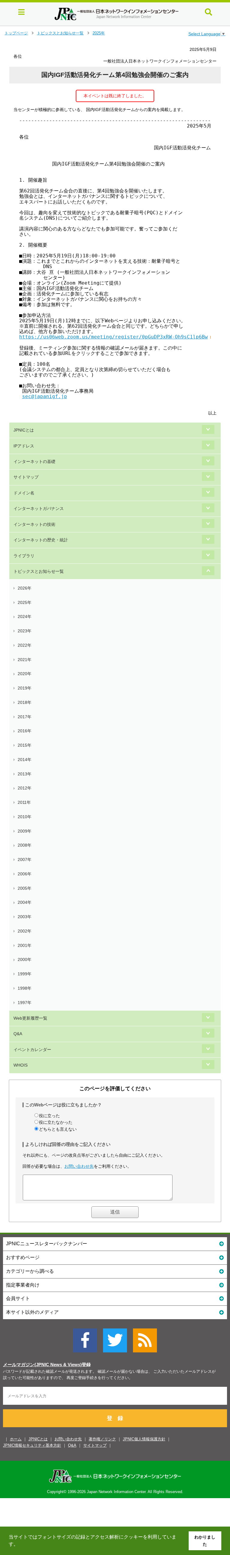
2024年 (24, 616)
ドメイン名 (23, 493)
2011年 (24, 802)
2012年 (24, 788)
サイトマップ (26, 477)
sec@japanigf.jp (44, 396)
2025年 (99, 33)
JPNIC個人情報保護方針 (144, 1439)
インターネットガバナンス (38, 508)
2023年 (24, 630)
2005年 (24, 888)
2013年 (24, 774)
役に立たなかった (55, 1122)
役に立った (49, 1115)
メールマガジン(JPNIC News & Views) (42, 1364)
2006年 (24, 873)
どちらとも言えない (58, 1129)
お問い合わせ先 (79, 1166)
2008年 (24, 845)
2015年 (24, 745)
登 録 (115, 1418)
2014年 (24, 759)
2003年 (24, 916)
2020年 (24, 673)
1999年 (24, 973)
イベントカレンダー (32, 1049)
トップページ (16, 33)
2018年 (24, 702)
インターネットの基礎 (34, 461)
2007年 (24, 859)
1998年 (24, 988)
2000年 (24, 959)
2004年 (24, 902)
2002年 (24, 931)
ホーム (16, 1439)
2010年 (24, 816)
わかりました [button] (204, 1541)
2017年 (24, 716)
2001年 (24, 945)
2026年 (24, 588)
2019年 (24, 688)
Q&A (17, 1033)
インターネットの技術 (34, 524)
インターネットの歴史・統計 (40, 539)
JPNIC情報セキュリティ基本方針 (32, 1445)
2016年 (24, 730)
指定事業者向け (23, 1284)
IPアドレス (23, 446)
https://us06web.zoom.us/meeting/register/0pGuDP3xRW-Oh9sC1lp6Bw (113, 337)
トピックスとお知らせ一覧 (60, 33)
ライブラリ (23, 555)
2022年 (24, 645)
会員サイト (18, 1298)
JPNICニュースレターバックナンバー (46, 1243)
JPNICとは (23, 430)
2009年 (24, 831)
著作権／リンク (102, 1439)
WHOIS (20, 1065)
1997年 (24, 1002)
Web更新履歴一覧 (30, 1018)
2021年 (24, 659)
